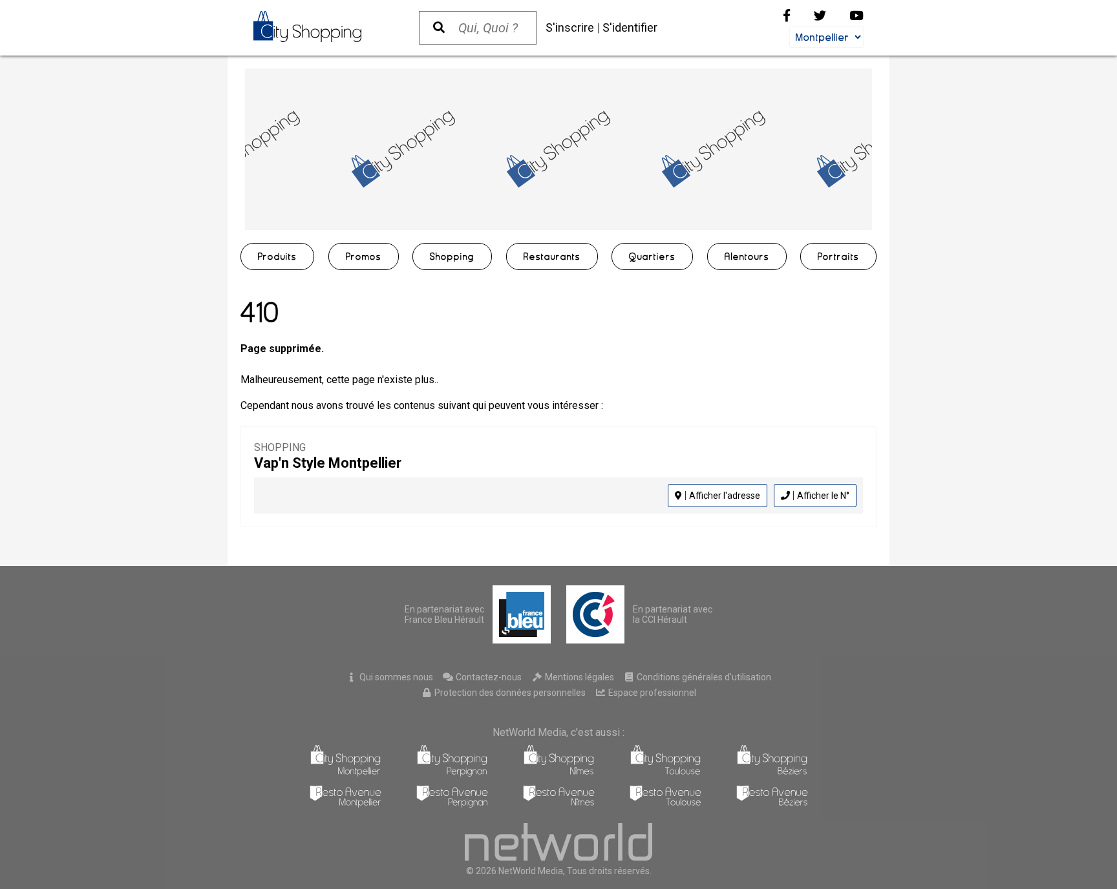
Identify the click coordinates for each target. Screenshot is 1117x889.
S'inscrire (570, 27)
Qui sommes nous (395, 677)
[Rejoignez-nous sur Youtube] (856, 15)
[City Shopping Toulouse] (665, 773)
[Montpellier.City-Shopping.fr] (323, 26)
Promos (363, 256)
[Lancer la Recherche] (439, 28)
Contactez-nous (488, 677)
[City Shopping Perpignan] (452, 773)
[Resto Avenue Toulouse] (665, 804)
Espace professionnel (651, 692)
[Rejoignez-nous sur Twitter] (820, 15)
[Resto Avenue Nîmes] (558, 804)
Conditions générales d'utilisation (703, 677)
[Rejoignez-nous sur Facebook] (787, 15)
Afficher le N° (823, 495)
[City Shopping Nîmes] (558, 773)
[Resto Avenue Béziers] (772, 804)
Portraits (838, 256)
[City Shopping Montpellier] (345, 773)
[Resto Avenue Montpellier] (345, 804)
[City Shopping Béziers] (772, 773)
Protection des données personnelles (509, 692)
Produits (277, 256)
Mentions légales (578, 677)
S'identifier (629, 27)
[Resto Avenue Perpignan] (452, 804)
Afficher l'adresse (724, 495)
